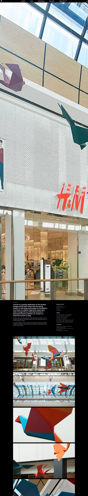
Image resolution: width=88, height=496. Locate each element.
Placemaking (15, 302)
